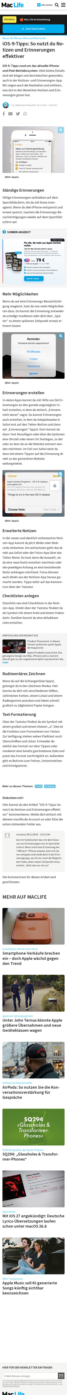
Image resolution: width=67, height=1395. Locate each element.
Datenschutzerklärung (11, 1386)
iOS (39, 786)
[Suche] (57, 5)
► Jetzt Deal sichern (33, 28)
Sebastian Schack (24, 105)
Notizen (51, 786)
